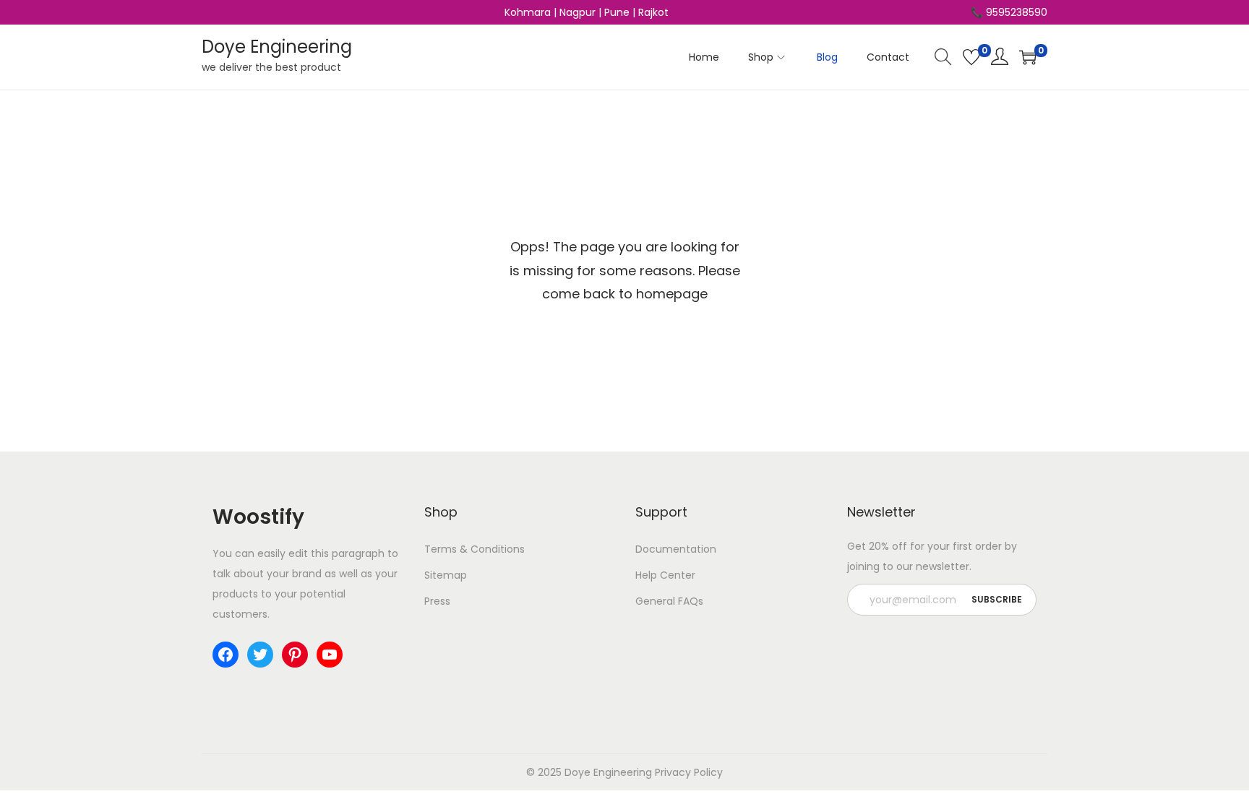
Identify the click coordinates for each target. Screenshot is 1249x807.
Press (437, 601)
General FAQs (669, 601)
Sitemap (445, 575)
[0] (971, 57)
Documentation (675, 549)
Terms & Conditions (474, 549)
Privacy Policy (689, 772)
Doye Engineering (277, 47)
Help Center (665, 575)
